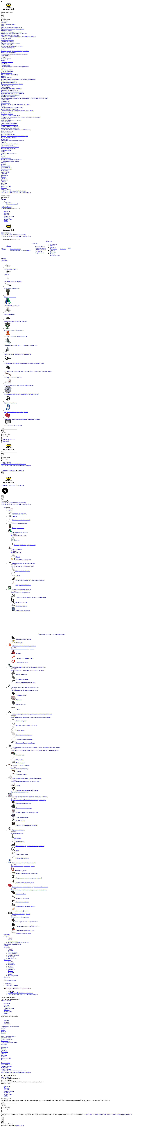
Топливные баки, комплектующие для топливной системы (28, 890)
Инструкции (4, 1067)
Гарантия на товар (6, 1066)
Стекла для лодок (6, 1037)
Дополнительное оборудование (20, 592)
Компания (11, 963)
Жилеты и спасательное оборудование (22, 649)
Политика (4, 1055)
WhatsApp (7, 218)
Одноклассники (9, 216)
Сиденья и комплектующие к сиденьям (23, 866)
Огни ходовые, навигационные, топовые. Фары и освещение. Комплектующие (35, 750)
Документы (4, 1052)
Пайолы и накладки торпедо (19, 768)
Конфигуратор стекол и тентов (10, 1026)
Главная (6, 1020)
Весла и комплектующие (18, 535)
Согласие (3, 1053)
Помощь (10, 950)
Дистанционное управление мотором (22, 566)
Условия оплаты (5, 1063)
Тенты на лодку (5, 1041)
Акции (3, 1030)
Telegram (6, 213)
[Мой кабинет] (1, 469)
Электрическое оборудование (20, 917)
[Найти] (2, 16)
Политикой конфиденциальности (122, 1114)
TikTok (6, 221)
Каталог (10, 510)
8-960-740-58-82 (16, 192)
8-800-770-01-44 (6, 189)
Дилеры (3, 1056)
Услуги (10, 939)
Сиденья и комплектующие (9, 1042)
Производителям (6, 1058)
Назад (11, 508)
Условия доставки (6, 1064)
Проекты (3, 1031)
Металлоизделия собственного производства (24, 690)
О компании (4, 1047)
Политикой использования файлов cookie (98, 1114)
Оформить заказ (19, 1125)
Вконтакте (7, 211)
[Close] (2, 1118)
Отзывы (3, 1048)
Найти (3, 1104)
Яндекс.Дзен (8, 219)
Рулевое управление (17, 833)
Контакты (7, 1023)
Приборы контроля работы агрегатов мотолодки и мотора (28, 800)
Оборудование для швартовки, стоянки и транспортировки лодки (31, 717)
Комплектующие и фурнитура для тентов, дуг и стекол (27, 670)
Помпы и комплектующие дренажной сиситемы (25, 781)
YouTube (6, 214)
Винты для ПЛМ (16, 552)
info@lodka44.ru (6, 207)
